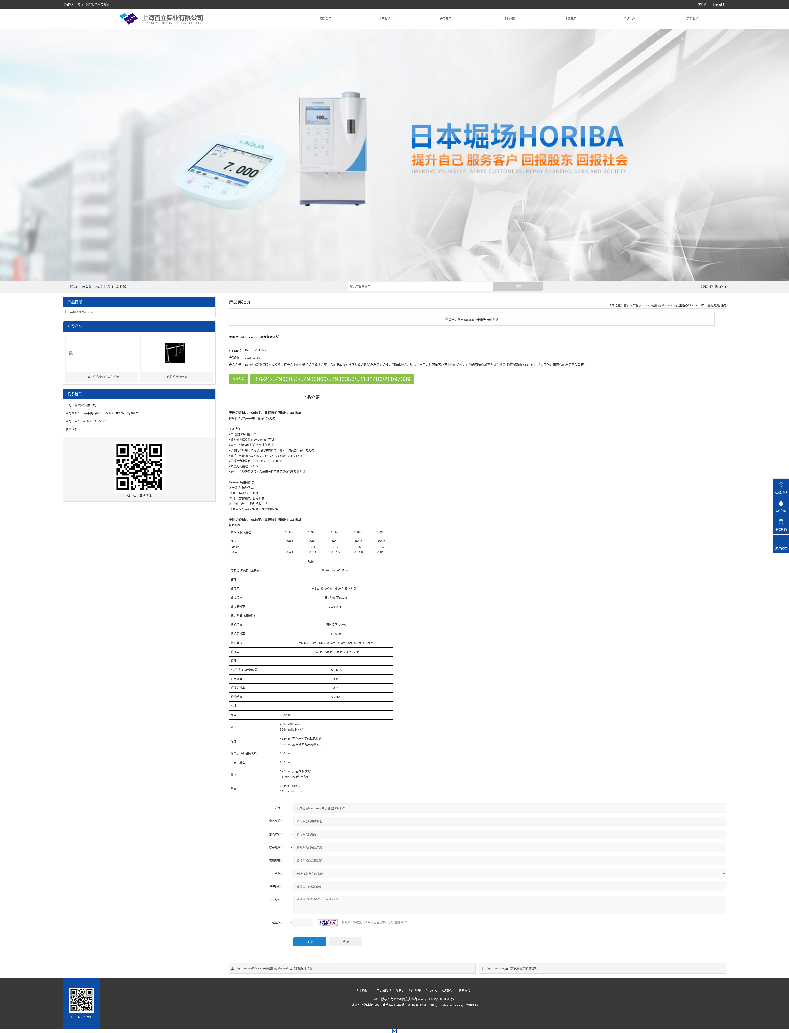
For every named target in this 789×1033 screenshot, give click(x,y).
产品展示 (445, 18)
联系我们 (718, 4)
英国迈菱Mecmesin (81, 312)
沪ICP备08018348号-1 (442, 999)
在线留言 (238, 379)
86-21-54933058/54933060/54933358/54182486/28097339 (333, 379)
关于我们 (384, 18)
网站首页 (325, 18)
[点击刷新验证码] (327, 922)
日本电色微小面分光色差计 (102, 377)
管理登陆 (472, 1005)
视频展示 (570, 18)
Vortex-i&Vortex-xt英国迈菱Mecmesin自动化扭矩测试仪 (277, 968)
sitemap (458, 1005)
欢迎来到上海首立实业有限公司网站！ (87, 4)
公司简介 (702, 4)
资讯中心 (629, 18)
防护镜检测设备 (177, 377)
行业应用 (509, 18)
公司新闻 (431, 990)
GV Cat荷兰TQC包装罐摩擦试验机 (515, 968)
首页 (627, 305)
